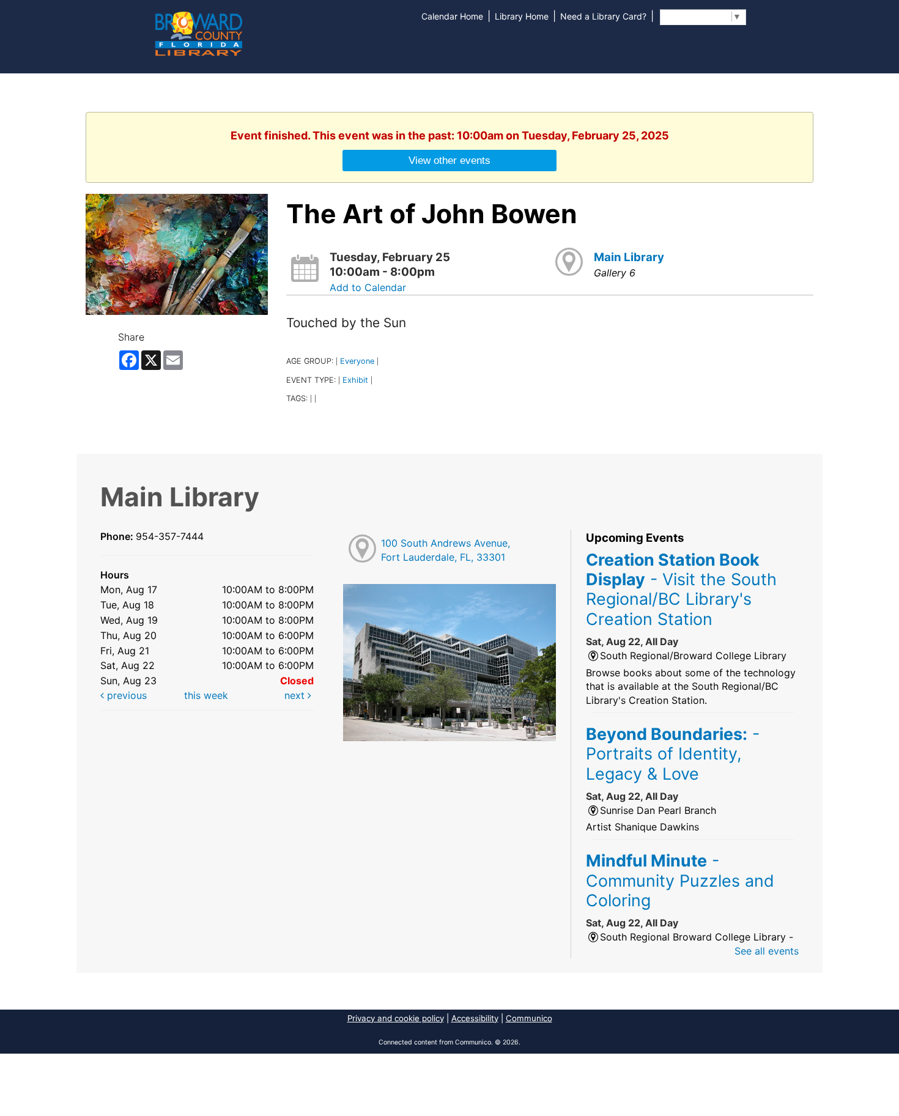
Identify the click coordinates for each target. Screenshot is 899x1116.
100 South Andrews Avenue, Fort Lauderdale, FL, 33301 (445, 550)
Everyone (357, 361)
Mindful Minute (680, 880)
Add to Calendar (368, 287)
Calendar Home (452, 16)
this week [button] (206, 695)
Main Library (629, 257)
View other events (449, 160)
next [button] (296, 695)
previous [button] (125, 695)
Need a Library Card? (603, 16)
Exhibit (355, 380)
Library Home (522, 16)
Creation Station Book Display (681, 589)
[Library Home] (198, 32)
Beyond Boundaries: (673, 753)
